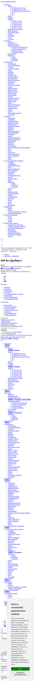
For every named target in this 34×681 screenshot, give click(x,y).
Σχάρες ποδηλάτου (13, 156)
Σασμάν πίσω (12, 101)
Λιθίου (14, 57)
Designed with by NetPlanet (10, 338)
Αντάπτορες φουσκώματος (15, 225)
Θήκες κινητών (12, 124)
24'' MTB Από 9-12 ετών (19, 9)
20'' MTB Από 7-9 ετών (18, 8)
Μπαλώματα (11, 229)
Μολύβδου (15, 59)
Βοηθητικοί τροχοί (13, 123)
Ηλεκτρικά (7, 41)
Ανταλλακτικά (8, 62)
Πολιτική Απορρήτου (10, 307)
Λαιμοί (10, 87)
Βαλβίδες (10, 72)
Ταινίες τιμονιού (12, 106)
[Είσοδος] (1, 241)
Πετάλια (10, 96)
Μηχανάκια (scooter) (14, 45)
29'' (13, 14)
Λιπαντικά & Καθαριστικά (15, 228)
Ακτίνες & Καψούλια (14, 65)
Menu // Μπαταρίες (15, 412)
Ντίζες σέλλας (12, 93)
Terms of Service (17, 337)
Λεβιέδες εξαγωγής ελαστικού (16, 226)
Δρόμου (10, 34)
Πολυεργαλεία (12, 231)
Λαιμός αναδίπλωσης (14, 175)
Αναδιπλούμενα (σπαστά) (15, 29)
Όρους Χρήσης (17, 332)
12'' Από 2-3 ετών (17, 21)
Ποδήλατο (7, 4)
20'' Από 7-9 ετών (17, 27)
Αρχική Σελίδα (6, 268)
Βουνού (10, 6)
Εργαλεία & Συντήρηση (11, 223)
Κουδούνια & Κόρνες (14, 137)
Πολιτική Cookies (9, 308)
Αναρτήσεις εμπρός (13, 68)
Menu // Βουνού (14, 350)
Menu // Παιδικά (14, 366)
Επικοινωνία (16, 268)
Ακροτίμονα (11, 118)
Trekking (10, 18)
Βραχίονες (11, 73)
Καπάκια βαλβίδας (13, 133)
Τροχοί (10, 111)
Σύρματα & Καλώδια (14, 105)
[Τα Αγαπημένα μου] (1, 243)
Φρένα (10, 200)
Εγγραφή (3, 330)
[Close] (2, 637)
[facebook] (4, 279)
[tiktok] (5, 276)
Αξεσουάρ (7, 116)
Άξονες (10, 70)
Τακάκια (10, 195)
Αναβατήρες (11, 119)
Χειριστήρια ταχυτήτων (14, 113)
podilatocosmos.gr (10, 333)
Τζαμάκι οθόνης (12, 197)
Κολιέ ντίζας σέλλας (14, 85)
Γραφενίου (15, 60)
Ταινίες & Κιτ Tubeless (14, 234)
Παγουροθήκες (12, 146)
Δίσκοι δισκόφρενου (14, 169)
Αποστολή (4, 653)
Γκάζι (9, 167)
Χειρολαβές (11, 114)
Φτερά (10, 159)
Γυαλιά (10, 220)
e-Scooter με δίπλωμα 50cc (19, 47)
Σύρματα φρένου (13, 192)
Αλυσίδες (11, 67)
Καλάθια (10, 129)
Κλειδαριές (11, 134)
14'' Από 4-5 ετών (17, 22)
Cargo (10, 37)
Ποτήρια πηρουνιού (13, 98)
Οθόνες (10, 188)
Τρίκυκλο (11, 39)
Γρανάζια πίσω (12, 75)
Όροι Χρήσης (8, 305)
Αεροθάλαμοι (12, 64)
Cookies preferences (10, 315)
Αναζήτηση (4, 677)
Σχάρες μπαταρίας (13, 193)
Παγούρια (11, 144)
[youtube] (5, 281)
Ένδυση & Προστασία (10, 215)
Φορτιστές (11, 198)
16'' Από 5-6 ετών (17, 24)
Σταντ (9, 151)
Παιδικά (10, 19)
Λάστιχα (10, 177)
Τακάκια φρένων (13, 108)
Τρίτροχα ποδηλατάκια (14, 213)
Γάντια (10, 216)
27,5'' (13, 13)
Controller (11, 162)
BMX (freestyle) (12, 31)
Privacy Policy (5, 337)
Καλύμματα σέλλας (13, 131)
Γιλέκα (10, 218)
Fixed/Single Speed (13, 32)
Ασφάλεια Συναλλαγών (11, 310)
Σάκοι (9, 149)
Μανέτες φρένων (13, 88)
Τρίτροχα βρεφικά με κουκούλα (17, 211)
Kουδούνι (11, 174)
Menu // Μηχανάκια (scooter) (20, 399)
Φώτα (9, 157)
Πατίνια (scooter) (13, 44)
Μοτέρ (10, 180)
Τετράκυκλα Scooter (17, 52)
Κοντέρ (10, 136)
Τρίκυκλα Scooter (17, 50)
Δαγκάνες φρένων (13, 77)
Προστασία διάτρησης (14, 233)
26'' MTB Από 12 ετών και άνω (21, 11)
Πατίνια (10, 210)
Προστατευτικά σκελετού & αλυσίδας (19, 147)
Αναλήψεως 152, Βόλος (8, 320)
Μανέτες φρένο (12, 179)
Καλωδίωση (11, 172)
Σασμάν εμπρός (12, 100)
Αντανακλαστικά (13, 121)
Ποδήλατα (11, 42)
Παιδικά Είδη (8, 206)
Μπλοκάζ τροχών (13, 91)
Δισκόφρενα (11, 82)
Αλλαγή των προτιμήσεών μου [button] (20, 673)
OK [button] (20, 669)
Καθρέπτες (11, 128)
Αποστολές (7, 311)
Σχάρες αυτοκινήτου (14, 154)
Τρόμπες (10, 236)
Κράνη (10, 221)
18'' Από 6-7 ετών (17, 26)
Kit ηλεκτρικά (12, 54)
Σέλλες (10, 103)
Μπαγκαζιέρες (12, 141)
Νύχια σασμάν (12, 95)
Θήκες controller (12, 170)
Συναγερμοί (11, 152)
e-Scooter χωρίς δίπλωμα (19, 49)
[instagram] (5, 278)
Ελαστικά (11, 83)
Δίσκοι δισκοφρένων (14, 80)
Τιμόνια (10, 110)
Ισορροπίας (11, 36)
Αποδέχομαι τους (12, 332)
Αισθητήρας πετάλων (14, 165)
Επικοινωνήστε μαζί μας (8, 324)
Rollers (10, 208)
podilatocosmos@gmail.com (9, 323)
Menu (7, 345)
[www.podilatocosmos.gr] (8, 1)
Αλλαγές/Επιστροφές (10, 313)
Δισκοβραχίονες (12, 78)
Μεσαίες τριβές (12, 90)
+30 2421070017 (6, 321)
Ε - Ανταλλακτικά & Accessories (13, 160)
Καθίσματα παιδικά (13, 126)
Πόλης (10, 16)
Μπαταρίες (11, 55)
